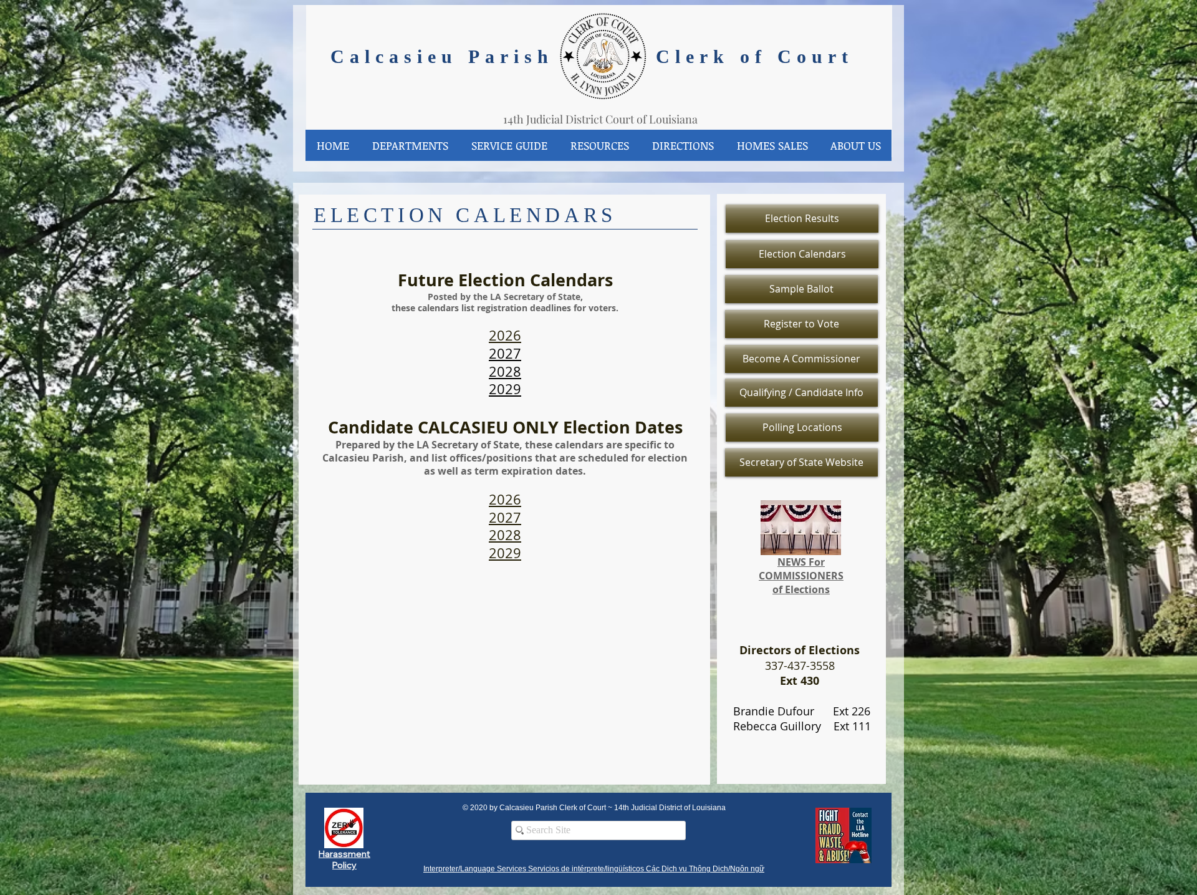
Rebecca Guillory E (780, 725)
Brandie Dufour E (780, 711)
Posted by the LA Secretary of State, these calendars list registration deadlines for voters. (505, 302)
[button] (409, 145)
